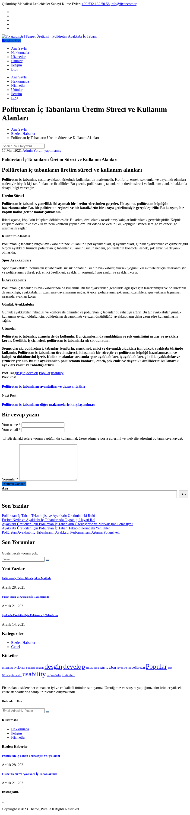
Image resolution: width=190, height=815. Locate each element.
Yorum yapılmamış (47, 150)
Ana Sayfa (19, 48)
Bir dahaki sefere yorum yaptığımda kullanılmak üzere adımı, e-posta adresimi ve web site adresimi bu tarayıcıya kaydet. (95, 438)
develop (32, 373)
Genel (15, 647)
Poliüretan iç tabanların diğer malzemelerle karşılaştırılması (48, 404)
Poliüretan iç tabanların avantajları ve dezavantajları (43, 386)
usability (57, 373)
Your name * (11, 425)
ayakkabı (19, 667)
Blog (14, 69)
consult (40, 668)
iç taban (111, 667)
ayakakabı (7, 668)
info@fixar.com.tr (123, 4)
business (30, 668)
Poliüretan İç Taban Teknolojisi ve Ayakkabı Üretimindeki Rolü (48, 516)
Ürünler (16, 61)
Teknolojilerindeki (12, 675)
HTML (89, 668)
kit (129, 668)
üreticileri (68, 675)
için (102, 667)
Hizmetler (18, 57)
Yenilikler (56, 675)
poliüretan (138, 667)
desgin (20, 373)
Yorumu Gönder (14, 484)
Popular (44, 373)
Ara (5, 488)
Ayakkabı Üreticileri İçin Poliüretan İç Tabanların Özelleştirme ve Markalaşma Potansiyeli (67, 524)
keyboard (122, 668)
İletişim (16, 65)
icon (96, 668)
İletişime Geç (11, 40)
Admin (27, 150)
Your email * (11, 430)
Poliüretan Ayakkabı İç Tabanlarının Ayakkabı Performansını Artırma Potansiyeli (61, 532)
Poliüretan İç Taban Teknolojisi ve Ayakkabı (26, 578)
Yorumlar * (10, 479)
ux (48, 675)
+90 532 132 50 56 (96, 4)
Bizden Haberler (23, 642)
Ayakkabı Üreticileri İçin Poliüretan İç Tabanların (30, 615)
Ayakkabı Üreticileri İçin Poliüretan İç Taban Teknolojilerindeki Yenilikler (56, 528)
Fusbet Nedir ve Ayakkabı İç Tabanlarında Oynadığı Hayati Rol (48, 520)
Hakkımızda (20, 53)
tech (170, 668)
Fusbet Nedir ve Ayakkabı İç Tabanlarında (25, 596)
